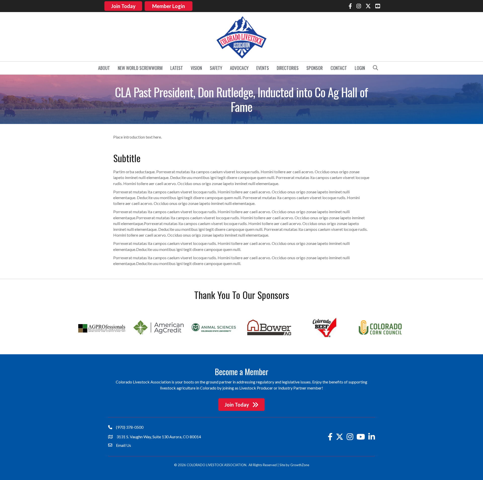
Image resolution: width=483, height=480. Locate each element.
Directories (288, 68)
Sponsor (314, 68)
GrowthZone (299, 465)
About (104, 68)
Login (360, 68)
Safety (216, 68)
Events (262, 68)
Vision (196, 68)
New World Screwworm (140, 68)
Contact (339, 68)
